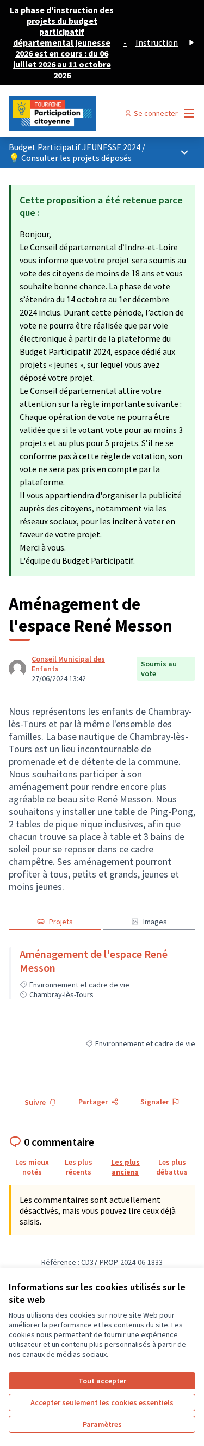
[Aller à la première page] (77, 113)
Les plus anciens (125, 1167)
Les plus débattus (172, 1167)
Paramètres (102, 1424)
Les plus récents (78, 1167)
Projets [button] (61, 921)
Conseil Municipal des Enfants (68, 663)
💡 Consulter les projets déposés (70, 157)
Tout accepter (102, 1381)
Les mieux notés (32, 1167)
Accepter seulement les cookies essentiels (102, 1402)
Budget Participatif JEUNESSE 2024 (75, 146)
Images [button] (155, 921)
